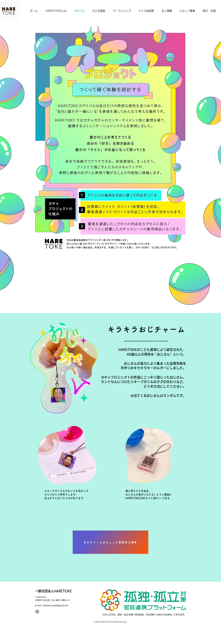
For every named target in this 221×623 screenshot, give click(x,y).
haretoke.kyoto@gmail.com (55, 605)
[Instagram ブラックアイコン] (37, 612)
